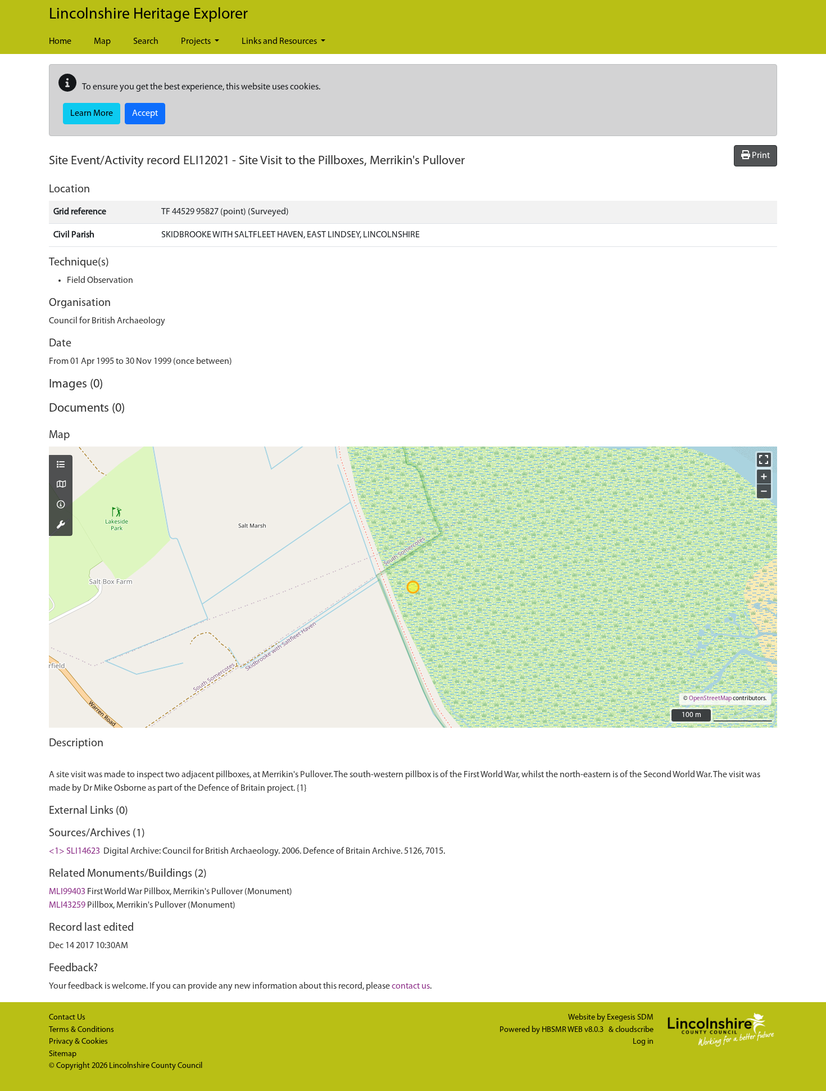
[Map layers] (60, 466)
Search (145, 41)
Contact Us (67, 1017)
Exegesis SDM (630, 1017)
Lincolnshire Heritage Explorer (148, 14)
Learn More (91, 113)
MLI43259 (67, 905)
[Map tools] (60, 526)
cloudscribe (634, 1030)
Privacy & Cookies (78, 1042)
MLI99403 (67, 891)
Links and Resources (280, 41)
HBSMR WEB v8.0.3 (573, 1030)
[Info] (60, 505)
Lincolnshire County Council (155, 1066)
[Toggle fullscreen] (764, 460)
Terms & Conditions (81, 1030)
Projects (196, 41)
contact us (411, 986)
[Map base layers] (60, 485)
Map (102, 41)
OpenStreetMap (710, 699)
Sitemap (62, 1054)
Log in (643, 1042)
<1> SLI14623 (74, 851)
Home (60, 41)
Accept (145, 113)
